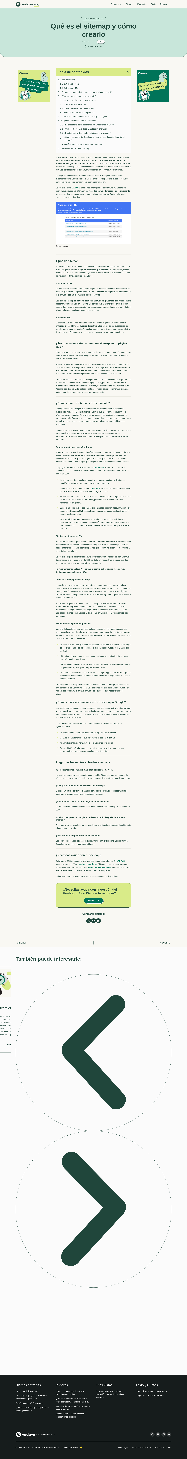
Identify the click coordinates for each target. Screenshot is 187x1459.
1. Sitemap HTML (71, 84)
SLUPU (76, 1447)
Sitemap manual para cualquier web (79, 112)
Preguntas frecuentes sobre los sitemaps (78, 121)
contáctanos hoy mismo (99, 867)
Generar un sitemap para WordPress (80, 100)
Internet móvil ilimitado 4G (27, 1391)
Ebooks (163, 4)
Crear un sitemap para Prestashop (79, 108)
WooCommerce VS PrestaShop (29, 1403)
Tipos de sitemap (67, 80)
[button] (128, 72)
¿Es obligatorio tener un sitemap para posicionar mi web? (89, 125)
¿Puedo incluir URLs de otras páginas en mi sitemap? (87, 133)
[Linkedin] (163, 1434)
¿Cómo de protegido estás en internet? (152, 1391)
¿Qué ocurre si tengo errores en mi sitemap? (83, 144)
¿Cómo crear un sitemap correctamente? (78, 96)
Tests (153, 4)
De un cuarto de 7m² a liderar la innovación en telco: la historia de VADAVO (110, 1394)
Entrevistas (142, 4)
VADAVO (76, 188)
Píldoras (129, 4)
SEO (101, 42)
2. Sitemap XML (71, 88)
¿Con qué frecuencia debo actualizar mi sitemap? (85, 129)
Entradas (114, 4)
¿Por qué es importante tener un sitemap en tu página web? (86, 92)
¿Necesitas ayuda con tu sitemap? (75, 148)
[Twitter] (169, 1434)
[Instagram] (152, 1434)
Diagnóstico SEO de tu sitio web (150, 1395)
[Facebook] (158, 1434)
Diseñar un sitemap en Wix (75, 104)
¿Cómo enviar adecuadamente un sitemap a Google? (83, 117)
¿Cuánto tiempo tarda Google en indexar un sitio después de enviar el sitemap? (94, 138)
